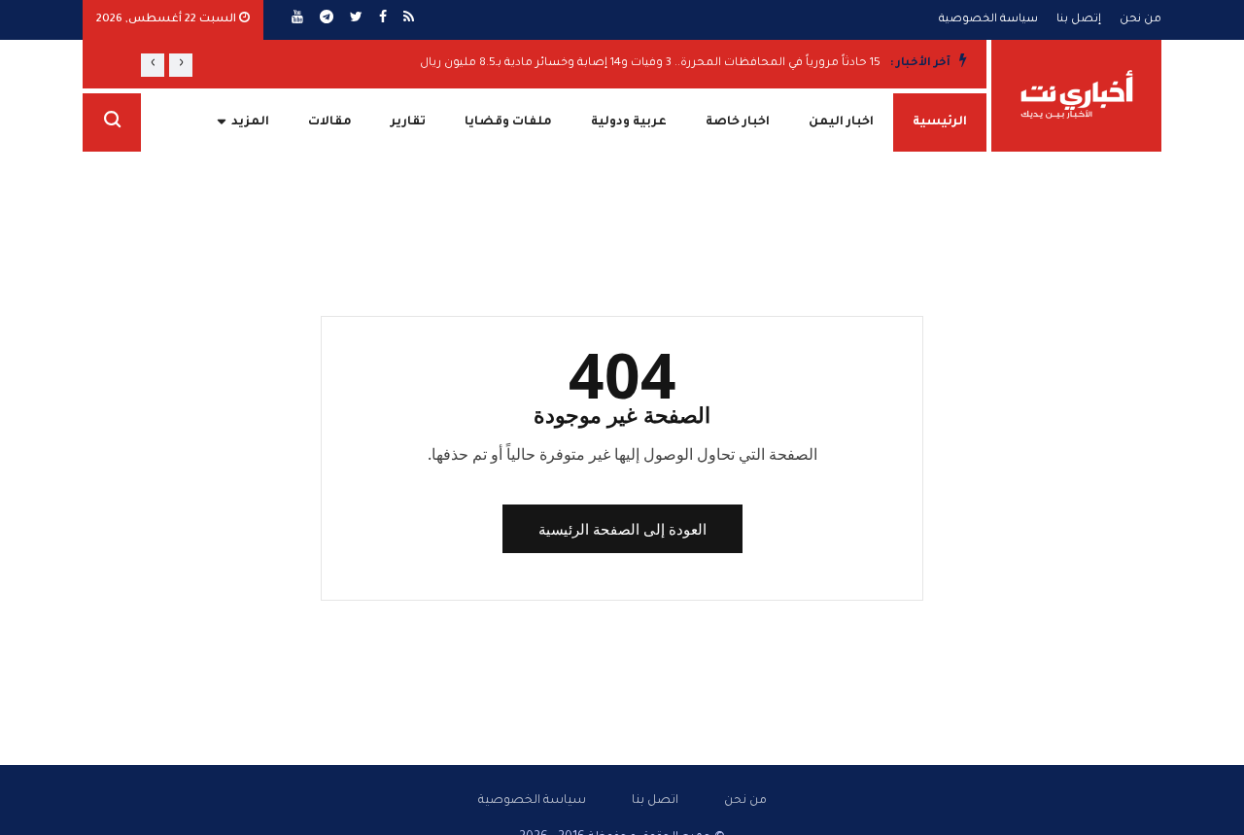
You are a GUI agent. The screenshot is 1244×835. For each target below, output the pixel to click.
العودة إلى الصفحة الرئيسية (622, 529)
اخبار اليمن (841, 122)
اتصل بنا (655, 801)
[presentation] (180, 65)
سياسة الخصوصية (988, 20)
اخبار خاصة (738, 122)
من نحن (1140, 20)
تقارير (408, 122)
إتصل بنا (1078, 20)
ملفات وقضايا (508, 122)
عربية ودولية (629, 122)
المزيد (250, 122)
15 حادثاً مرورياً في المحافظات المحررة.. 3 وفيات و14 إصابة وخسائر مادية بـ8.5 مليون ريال (650, 63)
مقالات (330, 122)
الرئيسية (940, 122)
